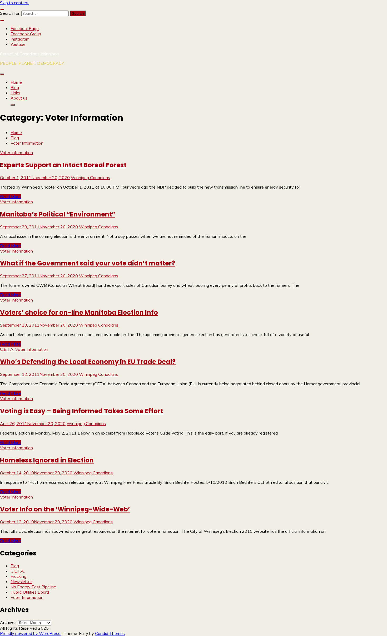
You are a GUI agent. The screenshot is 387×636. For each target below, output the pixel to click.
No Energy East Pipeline (33, 586)
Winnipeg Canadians (90, 177)
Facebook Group (26, 33)
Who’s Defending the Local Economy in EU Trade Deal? (88, 361)
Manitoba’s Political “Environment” (57, 214)
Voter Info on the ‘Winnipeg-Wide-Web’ (65, 509)
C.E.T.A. (7, 349)
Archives (8, 622)
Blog (15, 87)
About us (19, 98)
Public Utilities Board (30, 592)
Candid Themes (110, 633)
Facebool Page (25, 28)
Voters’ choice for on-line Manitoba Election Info (79, 312)
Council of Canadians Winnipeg (29, 53)
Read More (10, 196)
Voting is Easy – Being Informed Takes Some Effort (81, 411)
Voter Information (16, 152)
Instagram (20, 39)
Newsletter (21, 581)
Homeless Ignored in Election (47, 460)
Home (16, 82)
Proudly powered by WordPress (30, 633)
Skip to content (14, 2)
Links (15, 92)
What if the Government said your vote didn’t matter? (87, 263)
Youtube (18, 44)
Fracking (18, 576)
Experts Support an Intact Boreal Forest (63, 165)
